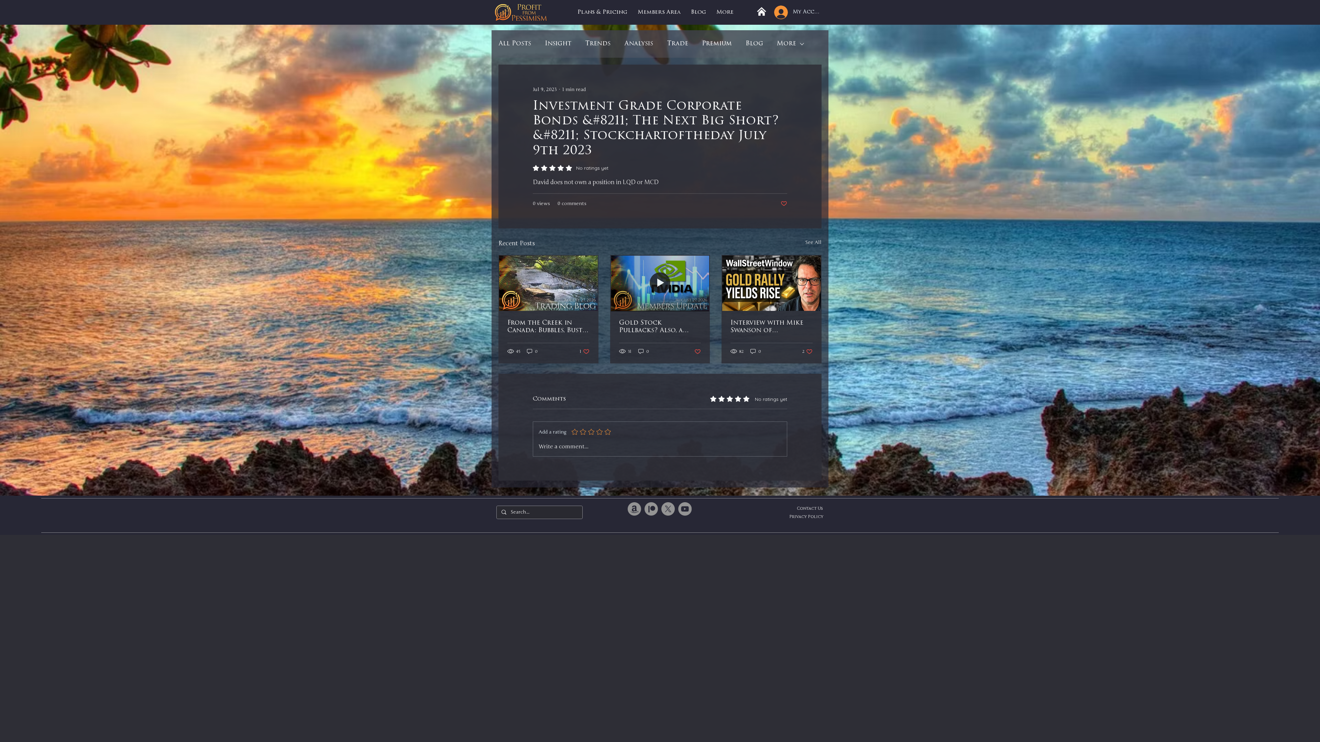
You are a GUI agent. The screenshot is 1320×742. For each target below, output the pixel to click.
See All (813, 242)
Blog (754, 44)
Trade (677, 44)
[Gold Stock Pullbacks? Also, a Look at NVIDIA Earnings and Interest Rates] (660, 283)
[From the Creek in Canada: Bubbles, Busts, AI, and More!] (548, 283)
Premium (717, 44)
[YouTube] (685, 509)
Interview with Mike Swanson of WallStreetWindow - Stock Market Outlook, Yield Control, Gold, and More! (767, 327)
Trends (597, 44)
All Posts (514, 44)
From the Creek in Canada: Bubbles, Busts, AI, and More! (546, 327)
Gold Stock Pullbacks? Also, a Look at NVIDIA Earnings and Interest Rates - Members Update (659, 327)
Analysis (638, 44)
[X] (668, 509)
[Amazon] (634, 509)
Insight (558, 44)
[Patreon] (651, 509)
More (786, 44)
